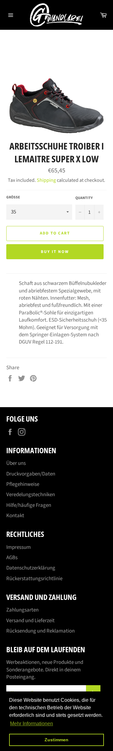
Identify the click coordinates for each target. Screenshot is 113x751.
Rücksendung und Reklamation (40, 631)
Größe (13, 197)
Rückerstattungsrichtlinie (34, 578)
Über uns (16, 463)
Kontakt (15, 515)
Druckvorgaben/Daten (30, 474)
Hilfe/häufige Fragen (28, 505)
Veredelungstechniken (30, 494)
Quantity (84, 198)
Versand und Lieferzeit (30, 620)
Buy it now (55, 252)
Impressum (18, 547)
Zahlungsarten (22, 610)
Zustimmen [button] (56, 739)
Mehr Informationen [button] (31, 723)
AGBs (12, 557)
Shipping (46, 180)
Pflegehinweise (22, 484)
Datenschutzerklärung (30, 568)
